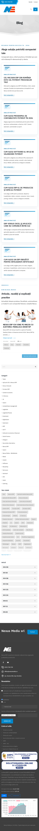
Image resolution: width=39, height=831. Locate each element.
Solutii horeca (6, 436)
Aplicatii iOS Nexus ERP (9, 498)
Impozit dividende (8, 540)
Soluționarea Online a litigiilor (10, 746)
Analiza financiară (7, 533)
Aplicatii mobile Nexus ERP (24, 494)
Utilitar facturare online (22, 519)
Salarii (4, 403)
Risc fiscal (29, 530)
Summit (18, 540)
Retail (4, 456)
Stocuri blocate (7, 386)
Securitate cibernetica (9, 443)
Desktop (6, 348)
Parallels (26, 345)
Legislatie (5, 409)
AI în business (6, 530)
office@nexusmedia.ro (11, 671)
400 (23, 523)
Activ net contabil (18, 530)
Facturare (5, 470)
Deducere (30, 523)
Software (5, 463)
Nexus (6, 345)
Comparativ (16, 795)
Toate (4, 379)
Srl (18, 537)
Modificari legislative (27, 537)
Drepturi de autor (7, 519)
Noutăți (30, 2)
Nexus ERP (6, 446)
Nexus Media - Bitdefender (10, 453)
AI (3, 399)
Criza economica (22, 512)
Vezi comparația (9, 95)
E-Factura (5, 396)
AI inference (13, 526)
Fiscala (5, 526)
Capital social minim (8, 537)
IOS (4, 494)
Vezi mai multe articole (29, 356)
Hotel (4, 480)
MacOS (18, 345)
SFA (4, 477)
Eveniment (5, 416)
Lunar (4, 795)
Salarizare (5, 423)
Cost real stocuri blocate (9, 501)
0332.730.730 (8, 2)
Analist (4, 460)
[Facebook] (3, 662)
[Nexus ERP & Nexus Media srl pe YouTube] (8, 662)
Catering (5, 483)
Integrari (5, 440)
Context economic (8, 392)
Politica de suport (7, 735)
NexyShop (5, 467)
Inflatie (15, 515)
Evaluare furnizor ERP (9, 512)
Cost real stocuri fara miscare (25, 505)
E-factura (23, 515)
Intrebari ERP (26, 508)
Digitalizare (6, 419)
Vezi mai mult (5, 554)
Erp (12, 345)
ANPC (4, 741)
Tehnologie (6, 544)
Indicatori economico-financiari (11, 433)
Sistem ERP (6, 508)
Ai (11, 523)
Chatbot (5, 523)
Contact (36, 2)
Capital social (19, 533)
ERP (4, 426)
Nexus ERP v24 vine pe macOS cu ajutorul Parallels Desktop (18, 325)
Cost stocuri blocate (25, 501)
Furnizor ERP (6, 389)
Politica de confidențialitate (10, 732)
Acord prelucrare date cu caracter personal (14, 738)
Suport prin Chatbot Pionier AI (10, 749)
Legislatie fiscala (7, 413)
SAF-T (4, 429)
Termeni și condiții (7, 730)
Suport (34, 519)
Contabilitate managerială (10, 406)
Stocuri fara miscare (8, 505)
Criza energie (6, 515)
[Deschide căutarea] (31, 9)
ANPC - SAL (6, 743)
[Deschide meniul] (35, 9)
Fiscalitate (26, 540)
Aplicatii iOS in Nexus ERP (10, 382)
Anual (9, 795)
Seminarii (5, 473)
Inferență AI (23, 526)
